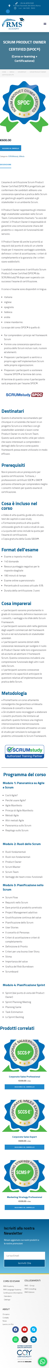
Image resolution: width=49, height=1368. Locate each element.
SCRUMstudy (22, 72)
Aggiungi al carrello (10, 148)
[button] (45, 23)
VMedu (12, 72)
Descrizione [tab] (5, 164)
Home (4, 72)
